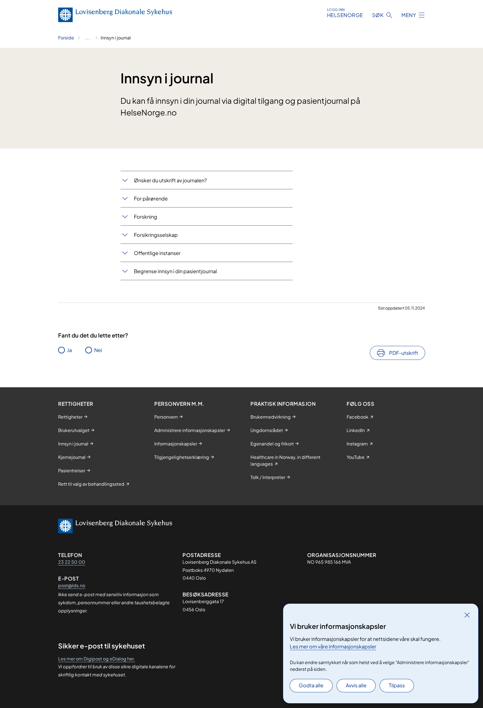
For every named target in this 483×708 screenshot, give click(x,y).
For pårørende (151, 198)
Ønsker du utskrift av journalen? (170, 180)
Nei (98, 350)
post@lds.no (71, 585)
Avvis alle (356, 685)
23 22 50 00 (71, 562)
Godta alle (311, 685)
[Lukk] (467, 614)
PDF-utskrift (403, 353)
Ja (69, 350)
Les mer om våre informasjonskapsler (333, 646)
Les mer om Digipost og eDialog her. (96, 659)
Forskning (145, 216)
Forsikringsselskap (156, 235)
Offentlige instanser (157, 253)
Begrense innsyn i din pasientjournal (175, 271)
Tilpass (397, 685)
